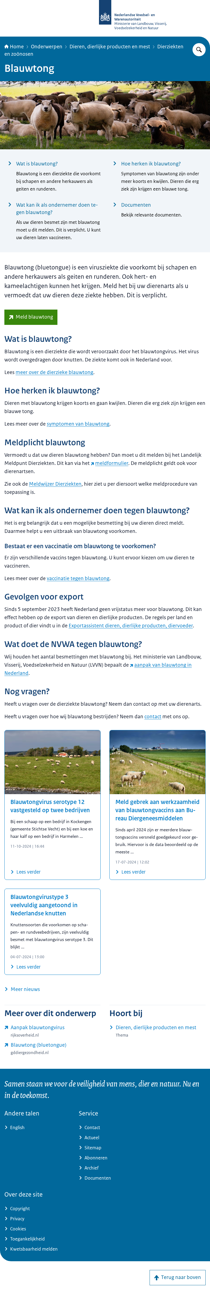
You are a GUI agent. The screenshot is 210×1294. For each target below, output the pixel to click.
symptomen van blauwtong (78, 424)
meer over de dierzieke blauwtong (54, 372)
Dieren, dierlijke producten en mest (109, 46)
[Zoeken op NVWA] (199, 49)
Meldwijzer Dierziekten (55, 484)
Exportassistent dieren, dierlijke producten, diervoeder (131, 625)
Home (17, 46)
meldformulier (111, 463)
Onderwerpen (46, 46)
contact (152, 716)
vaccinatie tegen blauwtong (78, 578)
